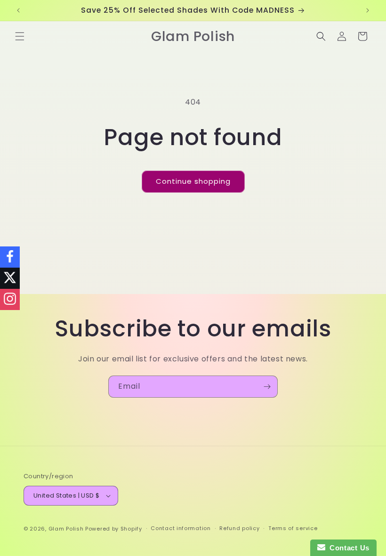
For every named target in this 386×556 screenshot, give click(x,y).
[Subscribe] (267, 387)
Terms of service (292, 528)
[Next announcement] (367, 10)
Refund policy (239, 528)
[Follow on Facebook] (10, 257)
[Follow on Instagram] (10, 299)
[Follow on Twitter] (10, 278)
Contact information (180, 528)
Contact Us (347, 548)
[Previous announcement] (18, 10)
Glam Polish (66, 528)
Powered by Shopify (113, 528)
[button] (19, 36)
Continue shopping (193, 181)
